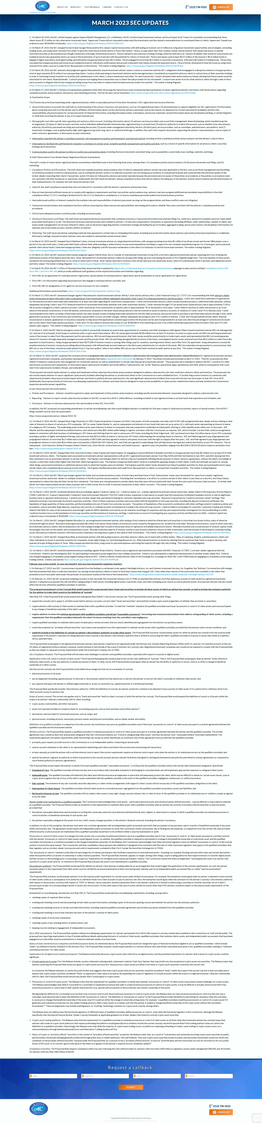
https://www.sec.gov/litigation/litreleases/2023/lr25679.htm (154, 66)
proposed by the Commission (119, 359)
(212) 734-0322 (198, 7)
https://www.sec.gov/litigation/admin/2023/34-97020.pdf (96, 516)
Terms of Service (149, 1121)
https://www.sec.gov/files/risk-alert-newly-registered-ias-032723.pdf (162, 93)
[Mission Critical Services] (38, 1108)
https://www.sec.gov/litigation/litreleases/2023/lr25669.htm (106, 325)
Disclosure (147, 1118)
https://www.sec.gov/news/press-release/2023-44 (58, 448)
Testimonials (92, 7)
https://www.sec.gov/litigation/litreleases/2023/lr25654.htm (201, 532)
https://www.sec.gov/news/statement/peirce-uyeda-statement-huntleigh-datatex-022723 (171, 574)
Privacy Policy (138, 1121)
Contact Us (121, 7)
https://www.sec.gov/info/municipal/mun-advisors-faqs (94, 291)
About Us (62, 7)
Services (75, 7)
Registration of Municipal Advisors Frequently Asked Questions (143, 268)
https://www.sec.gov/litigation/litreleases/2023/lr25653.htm (57, 546)
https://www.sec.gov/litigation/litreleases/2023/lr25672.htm (57, 250)
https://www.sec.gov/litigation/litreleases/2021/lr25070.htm (101, 264)
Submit (131, 1087)
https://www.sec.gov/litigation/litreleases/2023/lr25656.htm (57, 471)
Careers (106, 7)
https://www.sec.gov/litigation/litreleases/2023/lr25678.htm (57, 85)
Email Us (223, 7)
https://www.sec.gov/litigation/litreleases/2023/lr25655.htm (57, 487)
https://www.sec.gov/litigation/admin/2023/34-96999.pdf (91, 559)
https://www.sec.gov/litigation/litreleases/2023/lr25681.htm (95, 43)
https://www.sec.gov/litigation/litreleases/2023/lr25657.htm (57, 351)
